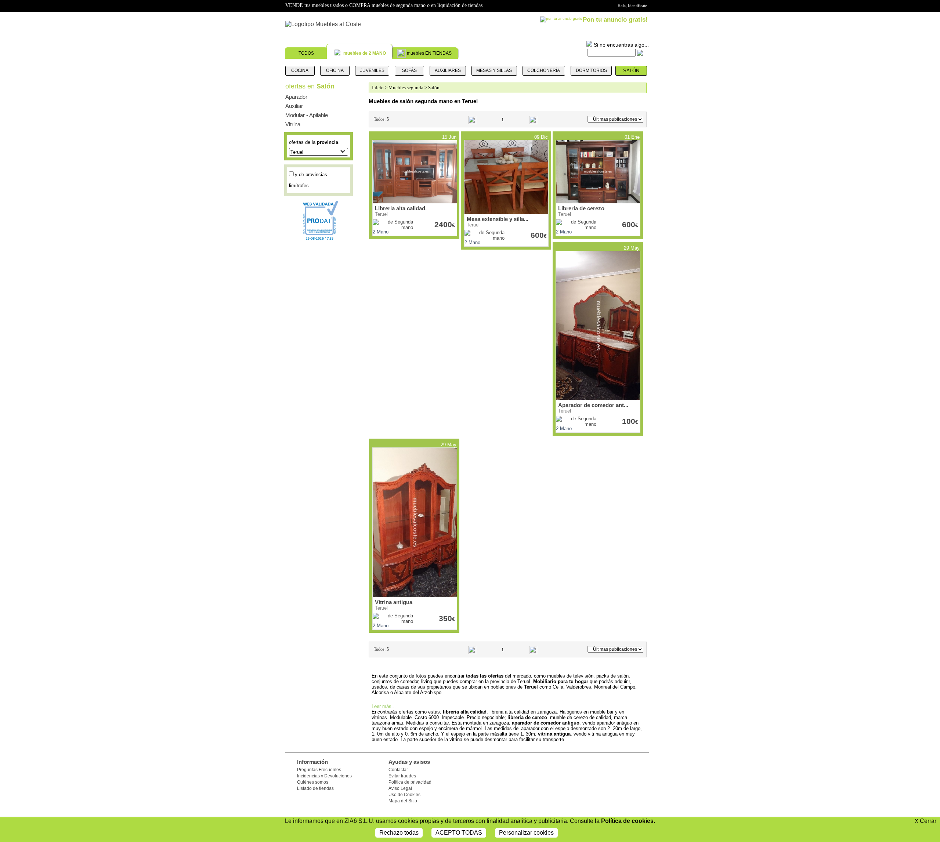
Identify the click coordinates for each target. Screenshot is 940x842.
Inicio (378, 87)
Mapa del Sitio (402, 800)
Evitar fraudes (402, 776)
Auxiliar (294, 106)
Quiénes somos (312, 782)
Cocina (299, 70)
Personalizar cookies (526, 833)
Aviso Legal (400, 788)
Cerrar (925, 821)
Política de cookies (627, 821)
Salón (631, 70)
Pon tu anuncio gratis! (615, 19)
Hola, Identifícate (632, 5)
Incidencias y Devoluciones (324, 776)
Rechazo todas (399, 833)
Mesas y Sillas (494, 70)
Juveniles (372, 70)
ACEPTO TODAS (458, 833)
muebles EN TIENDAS (429, 53)
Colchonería (543, 70)
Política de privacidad (409, 782)
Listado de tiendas (315, 788)
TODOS (306, 53)
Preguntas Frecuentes (319, 769)
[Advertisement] (246, 185)
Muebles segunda (405, 87)
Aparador (296, 97)
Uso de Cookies (404, 794)
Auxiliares (448, 70)
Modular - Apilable (306, 115)
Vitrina (292, 124)
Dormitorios (591, 70)
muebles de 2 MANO (364, 53)
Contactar (398, 769)
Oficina (335, 70)
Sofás (409, 70)
